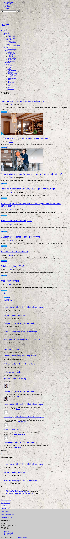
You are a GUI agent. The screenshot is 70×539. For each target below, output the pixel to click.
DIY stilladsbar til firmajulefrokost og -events (20, 356)
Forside (6, 33)
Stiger (6, 50)
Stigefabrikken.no (6, 508)
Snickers (10, 84)
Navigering (4, 30)
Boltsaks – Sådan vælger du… (15, 315)
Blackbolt (10, 66)
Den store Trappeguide (12, 349)
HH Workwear (12, 75)
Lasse (11, 142)
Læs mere (4, 112)
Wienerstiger (11, 61)
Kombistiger (11, 53)
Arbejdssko (11, 41)
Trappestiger (11, 59)
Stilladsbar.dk (5, 511)
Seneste (6, 299)
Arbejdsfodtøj (8, 39)
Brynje (9, 67)
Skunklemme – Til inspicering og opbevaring (20, 237)
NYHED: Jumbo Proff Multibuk (14, 251)
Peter (10, 270)
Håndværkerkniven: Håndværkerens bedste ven (22, 101)
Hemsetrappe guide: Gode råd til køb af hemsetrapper (24, 307)
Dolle (9, 69)
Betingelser (7, 6)
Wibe (9, 87)
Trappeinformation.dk (7, 517)
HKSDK (10, 76)
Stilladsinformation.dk (7, 514)
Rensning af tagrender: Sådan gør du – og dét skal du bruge (28, 189)
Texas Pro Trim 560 (11, 429)
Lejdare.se (4, 506)
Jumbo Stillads (12, 78)
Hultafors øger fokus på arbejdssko (16, 220)
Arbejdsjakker (12, 38)
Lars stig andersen (19, 434)
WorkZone (11, 89)
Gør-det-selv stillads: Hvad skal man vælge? (20, 323)
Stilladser (7, 62)
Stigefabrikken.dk (6, 500)
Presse (6, 5)
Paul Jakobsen (17, 447)
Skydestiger (11, 55)
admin (11, 240)
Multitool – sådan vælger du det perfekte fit (19, 364)
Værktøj (6, 47)
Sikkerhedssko (12, 42)
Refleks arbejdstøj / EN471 (13, 266)
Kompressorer (12, 49)
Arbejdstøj (7, 35)
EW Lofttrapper (12, 70)
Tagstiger (10, 56)
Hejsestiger (11, 52)
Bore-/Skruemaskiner (14, 46)
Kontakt (6, 8)
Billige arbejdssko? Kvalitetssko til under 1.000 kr (22, 339)
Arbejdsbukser (12, 36)
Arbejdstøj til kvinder (10, 281)
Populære (7, 297)
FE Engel (10, 72)
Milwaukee (11, 82)
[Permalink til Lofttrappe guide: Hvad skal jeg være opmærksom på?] (22, 134)
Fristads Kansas (12, 73)
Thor (10, 104)
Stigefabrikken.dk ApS (20, 537)
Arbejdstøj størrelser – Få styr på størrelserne (20, 331)
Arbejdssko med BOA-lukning (15, 379)
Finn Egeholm (21, 421)
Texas (9, 86)
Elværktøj (7, 44)
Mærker (6, 64)
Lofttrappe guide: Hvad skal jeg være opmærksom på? (25, 138)
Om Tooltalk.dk (8, 2)
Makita (10, 79)
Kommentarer (8, 300)
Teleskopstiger (12, 58)
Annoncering (8, 3)
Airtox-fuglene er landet (12, 372)
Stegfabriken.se (5, 503)
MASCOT (10, 81)
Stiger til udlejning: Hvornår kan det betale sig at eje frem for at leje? (31, 174)
